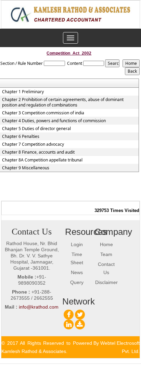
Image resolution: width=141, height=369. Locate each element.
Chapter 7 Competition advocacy (33, 144)
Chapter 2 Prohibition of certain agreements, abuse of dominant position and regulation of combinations (63, 102)
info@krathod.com (39, 307)
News (77, 272)
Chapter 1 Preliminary (23, 92)
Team (106, 254)
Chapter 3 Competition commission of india (43, 113)
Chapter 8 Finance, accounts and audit (38, 152)
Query (77, 282)
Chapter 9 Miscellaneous (25, 168)
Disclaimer (106, 282)
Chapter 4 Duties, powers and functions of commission (54, 121)
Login (77, 244)
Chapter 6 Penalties (20, 136)
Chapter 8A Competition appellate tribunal (42, 160)
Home (106, 244)
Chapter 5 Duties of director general (36, 128)
